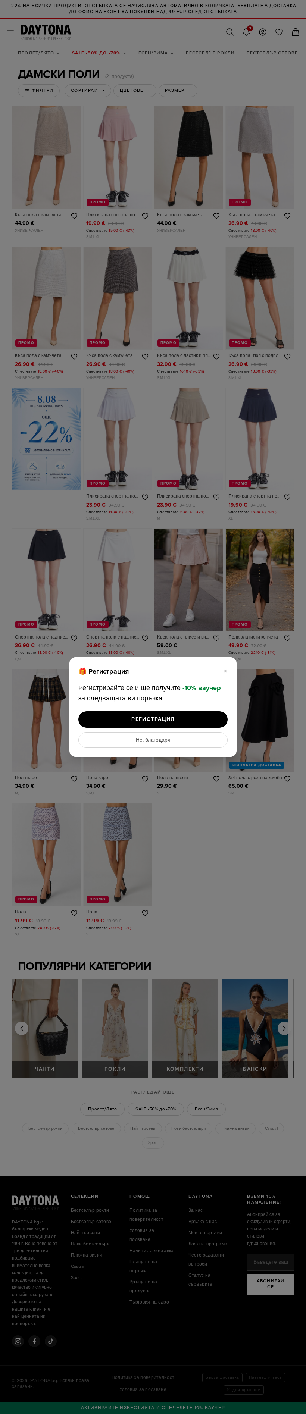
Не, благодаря (153, 740)
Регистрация (152, 719)
